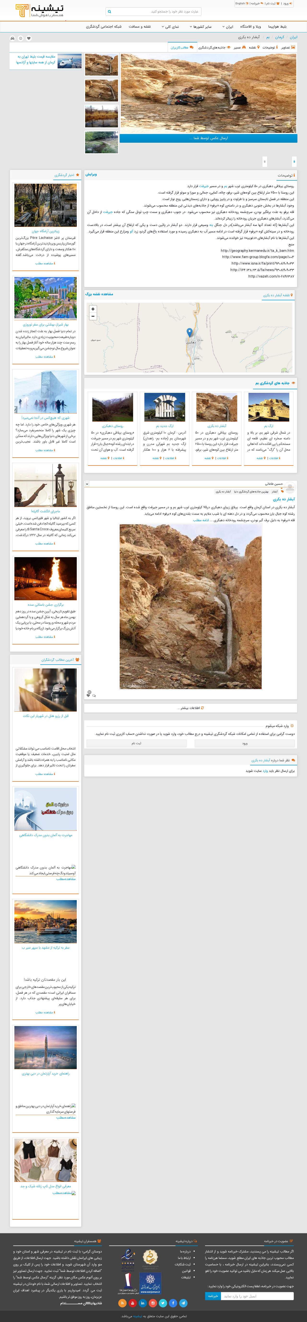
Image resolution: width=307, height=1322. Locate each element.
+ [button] (92, 309)
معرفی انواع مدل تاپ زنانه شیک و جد (45, 1186)
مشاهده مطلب (44, 263)
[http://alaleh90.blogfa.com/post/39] (208, 93)
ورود (286, 3)
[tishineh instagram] (153, 1303)
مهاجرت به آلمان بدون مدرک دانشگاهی (45, 835)
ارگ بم (268, 426)
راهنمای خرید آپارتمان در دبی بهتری (46, 1073)
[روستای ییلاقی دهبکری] (101, 116)
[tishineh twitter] (163, 1303)
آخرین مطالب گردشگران (57, 659)
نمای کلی (171, 27)
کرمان (279, 37)
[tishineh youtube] (133, 1303)
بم (268, 37)
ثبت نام (271, 3)
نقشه (260, 458)
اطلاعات (273, 458)
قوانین (186, 1271)
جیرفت (204, 186)
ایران (229, 27)
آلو (131, 231)
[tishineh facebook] (173, 1303)
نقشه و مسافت (140, 27)
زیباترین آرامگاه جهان (45, 231)
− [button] (92, 316)
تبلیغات (186, 1277)
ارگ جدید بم (164, 426)
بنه (211, 225)
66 (89, 692)
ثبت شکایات (183, 1264)
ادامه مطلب (201, 520)
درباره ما (185, 1251)
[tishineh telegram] (183, 1303)
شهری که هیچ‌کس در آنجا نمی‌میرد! (46, 417)
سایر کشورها (202, 27)
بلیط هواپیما (277, 27)
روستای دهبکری (112, 426)
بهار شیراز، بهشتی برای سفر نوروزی (45, 324)
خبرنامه (255, 3)
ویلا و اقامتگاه (250, 27)
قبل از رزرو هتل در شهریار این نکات (46, 716)
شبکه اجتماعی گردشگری (104, 27)
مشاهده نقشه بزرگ (99, 294)
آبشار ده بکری (216, 426)
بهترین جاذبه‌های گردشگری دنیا (251, 492)
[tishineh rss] (123, 1303)
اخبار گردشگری (64, 175)
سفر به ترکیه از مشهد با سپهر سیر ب (46, 947)
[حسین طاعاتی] (290, 487)
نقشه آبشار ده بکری (276, 295)
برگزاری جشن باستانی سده (46, 604)
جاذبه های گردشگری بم (272, 383)
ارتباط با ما (184, 1258)
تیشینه (137, 1316)
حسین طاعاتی (274, 484)
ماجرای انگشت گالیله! (45, 511)
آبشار (274, 492)
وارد (265, 770)
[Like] (88, 695)
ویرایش (91, 174)
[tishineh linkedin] (143, 1303)
